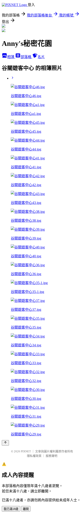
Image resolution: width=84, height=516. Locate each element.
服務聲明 (51, 455)
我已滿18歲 (11, 509)
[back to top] (5, 443)
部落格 (26, 57)
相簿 (11, 57)
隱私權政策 (34, 455)
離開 (26, 509)
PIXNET (26, 451)
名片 (41, 57)
